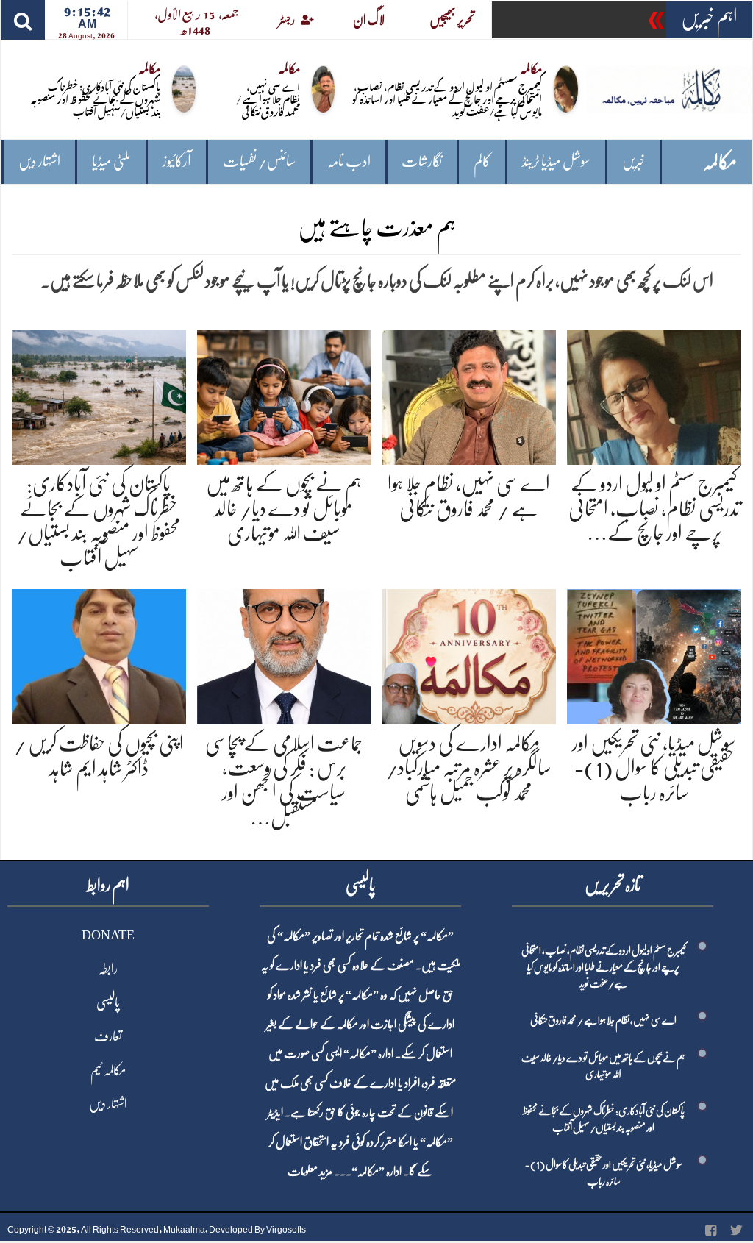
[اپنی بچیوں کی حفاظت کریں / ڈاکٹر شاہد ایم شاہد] (99, 654)
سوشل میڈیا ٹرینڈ (556, 161)
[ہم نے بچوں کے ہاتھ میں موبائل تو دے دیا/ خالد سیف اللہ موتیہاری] (284, 394)
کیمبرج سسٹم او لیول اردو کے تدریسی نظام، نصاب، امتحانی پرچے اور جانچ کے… (654, 508)
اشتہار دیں (39, 161)
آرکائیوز (177, 161)
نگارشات (422, 161)
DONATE (108, 935)
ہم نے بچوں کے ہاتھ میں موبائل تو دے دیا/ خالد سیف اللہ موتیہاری (284, 508)
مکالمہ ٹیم (108, 1070)
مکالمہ (720, 162)
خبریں (633, 161)
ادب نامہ (349, 161)
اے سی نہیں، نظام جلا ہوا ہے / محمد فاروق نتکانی (267, 98)
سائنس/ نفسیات (259, 161)
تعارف (108, 1036)
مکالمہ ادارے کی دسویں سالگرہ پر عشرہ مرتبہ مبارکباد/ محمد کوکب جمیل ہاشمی (469, 768)
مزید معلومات (310, 1172)
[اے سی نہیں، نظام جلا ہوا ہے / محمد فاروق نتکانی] (469, 394)
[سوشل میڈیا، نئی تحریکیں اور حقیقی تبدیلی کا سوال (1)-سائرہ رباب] (654, 654)
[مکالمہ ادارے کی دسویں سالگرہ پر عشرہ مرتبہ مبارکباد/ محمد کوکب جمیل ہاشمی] (469, 654)
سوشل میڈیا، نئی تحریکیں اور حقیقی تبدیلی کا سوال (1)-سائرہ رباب (654, 768)
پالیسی (108, 1002)
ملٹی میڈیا (111, 161)
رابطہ (108, 969)
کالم (482, 161)
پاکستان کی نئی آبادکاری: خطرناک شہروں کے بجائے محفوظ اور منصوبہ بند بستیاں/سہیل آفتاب (95, 98)
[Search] (22, 19)
